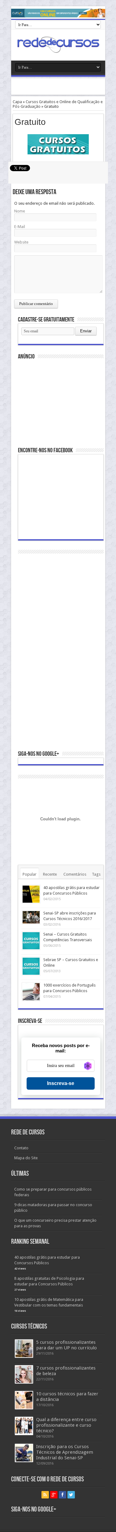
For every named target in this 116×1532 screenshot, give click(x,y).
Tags (96, 874)
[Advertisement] (63, 86)
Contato (21, 1148)
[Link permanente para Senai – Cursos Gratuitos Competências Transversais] (31, 940)
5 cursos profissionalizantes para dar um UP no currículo (66, 1345)
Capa (17, 101)
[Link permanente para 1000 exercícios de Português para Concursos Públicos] (31, 991)
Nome (19, 211)
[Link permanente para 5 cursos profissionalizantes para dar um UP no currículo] (23, 1348)
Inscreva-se (60, 1083)
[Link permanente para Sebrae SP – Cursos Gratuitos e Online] (31, 966)
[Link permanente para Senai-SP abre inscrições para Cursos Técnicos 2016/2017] (31, 917)
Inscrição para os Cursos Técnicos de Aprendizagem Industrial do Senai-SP (64, 1452)
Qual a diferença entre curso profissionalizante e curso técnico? (66, 1425)
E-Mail (19, 226)
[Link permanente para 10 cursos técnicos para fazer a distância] (23, 1400)
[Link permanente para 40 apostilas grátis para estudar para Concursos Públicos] (31, 894)
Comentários (74, 874)
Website (21, 242)
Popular (30, 874)
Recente (50, 874)
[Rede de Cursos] (58, 44)
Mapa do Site (26, 1158)
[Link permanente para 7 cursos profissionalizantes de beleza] (23, 1374)
